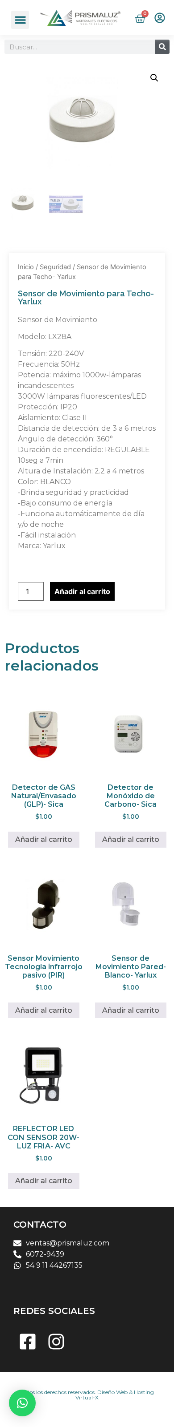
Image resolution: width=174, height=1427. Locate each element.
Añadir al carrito (82, 591)
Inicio (26, 267)
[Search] (162, 47)
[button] (20, 20)
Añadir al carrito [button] (43, 839)
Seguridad (55, 267)
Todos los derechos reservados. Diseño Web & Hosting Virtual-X (87, 1395)
